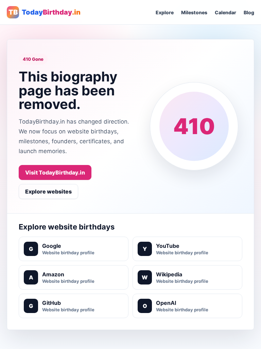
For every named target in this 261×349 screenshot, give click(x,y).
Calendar (225, 12)
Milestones (194, 12)
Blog (249, 12)
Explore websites (48, 191)
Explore (165, 12)
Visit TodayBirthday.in (55, 172)
